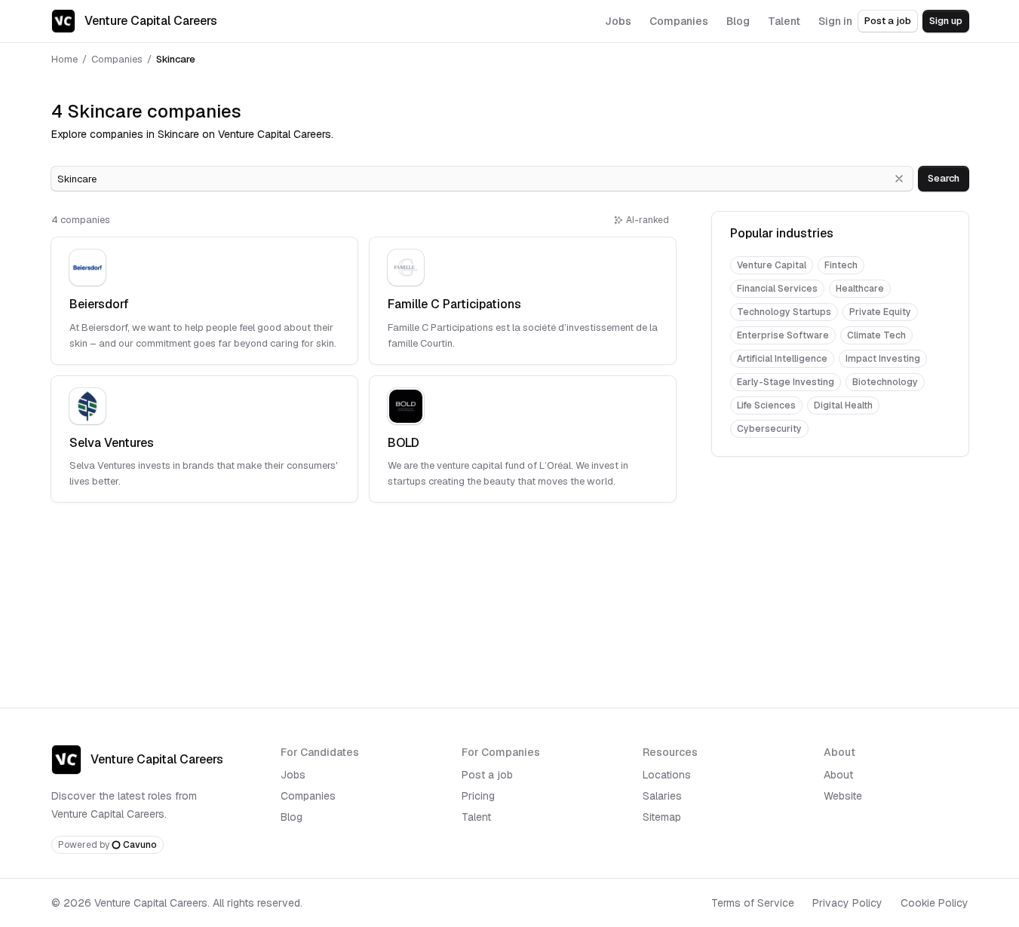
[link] (204, 300)
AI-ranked (647, 220)
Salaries (662, 796)
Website (843, 796)
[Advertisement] (840, 565)
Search (943, 178)
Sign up (945, 20)
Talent (476, 817)
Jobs (293, 775)
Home (64, 59)
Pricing (478, 796)
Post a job (887, 20)
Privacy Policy (847, 903)
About (838, 775)
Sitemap (662, 817)
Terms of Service (752, 903)
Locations (667, 775)
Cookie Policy (934, 903)
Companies (117, 59)
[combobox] (482, 179)
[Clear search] (899, 178)
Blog (291, 817)
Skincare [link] (175, 59)
